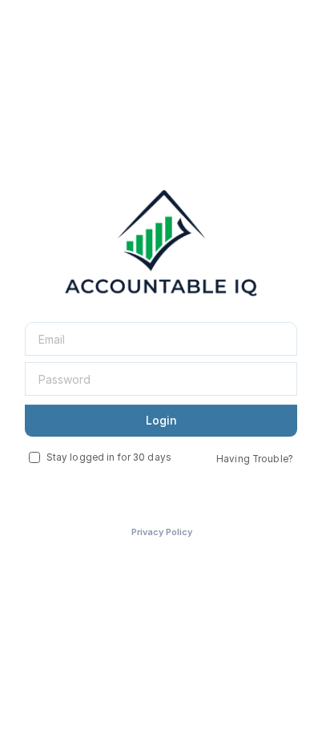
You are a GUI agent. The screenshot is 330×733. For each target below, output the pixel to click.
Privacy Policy (161, 532)
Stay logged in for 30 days (108, 457)
